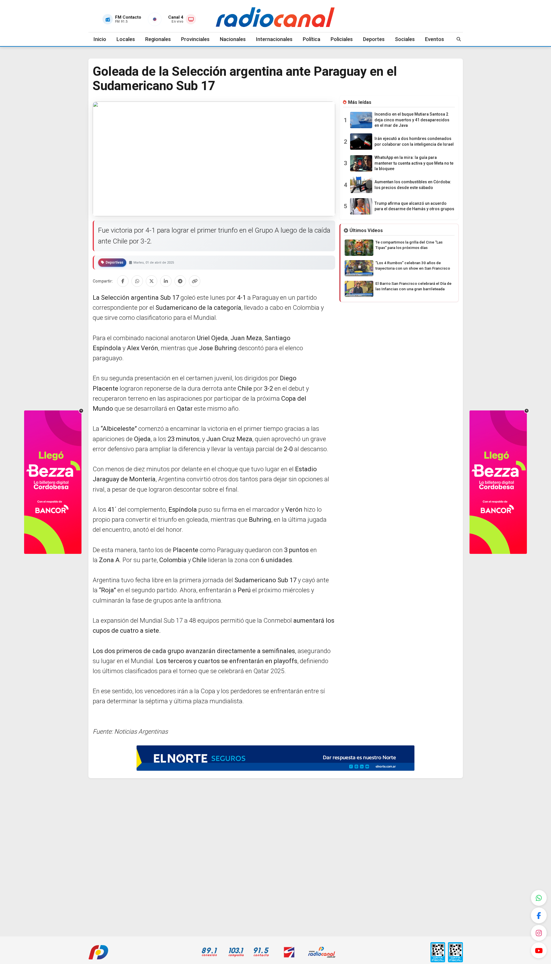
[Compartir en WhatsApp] (137, 281)
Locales (126, 39)
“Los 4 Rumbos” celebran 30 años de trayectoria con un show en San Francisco (412, 265)
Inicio (100, 39)
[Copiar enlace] (194, 281)
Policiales (342, 39)
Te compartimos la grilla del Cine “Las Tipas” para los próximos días (409, 245)
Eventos (434, 39)
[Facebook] (539, 915)
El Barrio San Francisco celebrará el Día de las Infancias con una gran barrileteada (413, 286)
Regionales (158, 39)
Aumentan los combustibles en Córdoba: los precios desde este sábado (413, 185)
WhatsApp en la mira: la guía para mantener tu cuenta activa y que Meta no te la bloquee (414, 163)
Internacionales (274, 39)
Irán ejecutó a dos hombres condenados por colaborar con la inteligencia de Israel (414, 141)
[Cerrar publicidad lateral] (81, 410)
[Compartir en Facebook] (123, 281)
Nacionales (233, 39)
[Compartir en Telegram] (180, 281)
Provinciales (195, 39)
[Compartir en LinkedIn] (166, 281)
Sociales (405, 39)
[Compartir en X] (151, 281)
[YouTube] (539, 950)
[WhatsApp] (539, 898)
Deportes (374, 39)
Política (311, 39)
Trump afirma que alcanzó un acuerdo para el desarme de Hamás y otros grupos (414, 206)
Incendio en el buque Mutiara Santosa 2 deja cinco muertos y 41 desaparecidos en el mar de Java (412, 120)
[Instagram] (539, 933)
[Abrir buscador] (459, 39)
